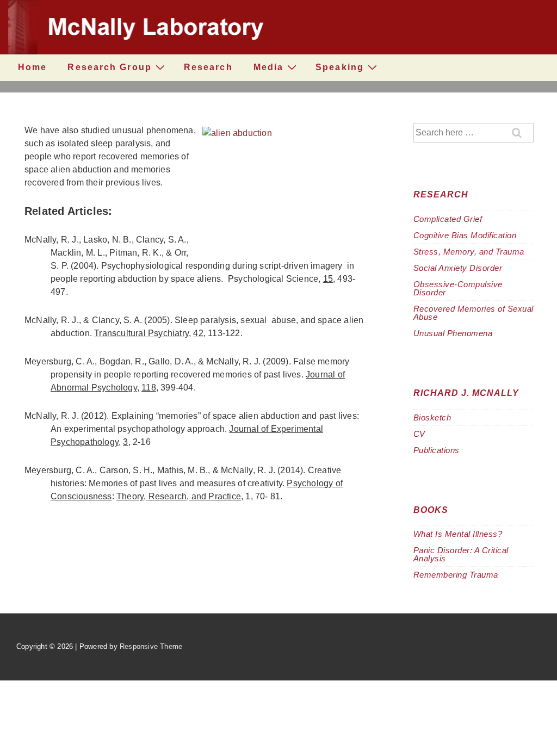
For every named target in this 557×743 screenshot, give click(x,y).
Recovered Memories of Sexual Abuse (473, 312)
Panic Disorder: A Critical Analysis (461, 554)
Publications (436, 450)
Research (208, 67)
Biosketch (432, 417)
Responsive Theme (151, 646)
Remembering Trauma (455, 574)
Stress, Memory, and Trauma (468, 251)
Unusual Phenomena (453, 333)
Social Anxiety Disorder (458, 268)
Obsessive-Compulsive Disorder (458, 288)
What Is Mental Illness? (458, 533)
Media (268, 67)
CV (419, 433)
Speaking (339, 67)
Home (32, 67)
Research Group (109, 67)
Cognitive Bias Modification (465, 235)
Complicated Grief (447, 219)
